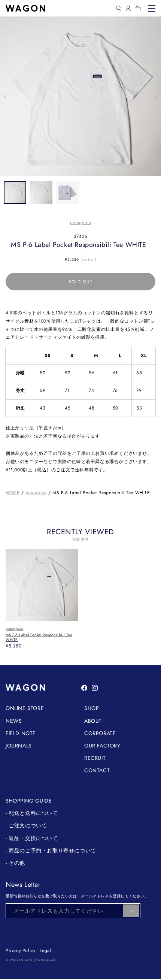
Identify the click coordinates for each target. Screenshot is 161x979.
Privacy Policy (20, 950)
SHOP (91, 708)
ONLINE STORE (25, 708)
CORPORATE (100, 733)
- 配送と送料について (32, 813)
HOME (12, 492)
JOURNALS (19, 745)
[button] (119, 8)
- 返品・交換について (32, 838)
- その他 (15, 862)
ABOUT (93, 720)
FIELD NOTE (21, 733)
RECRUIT (95, 758)
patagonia (80, 222)
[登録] (131, 910)
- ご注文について (26, 825)
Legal (45, 950)
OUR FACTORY (102, 745)
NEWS (14, 720)
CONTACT (97, 770)
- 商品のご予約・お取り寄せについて (51, 850)
